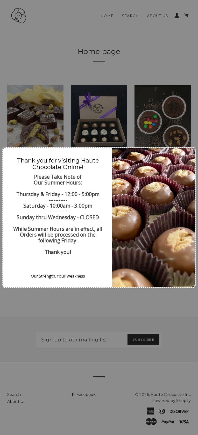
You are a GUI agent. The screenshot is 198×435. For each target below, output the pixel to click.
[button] (9, 153)
